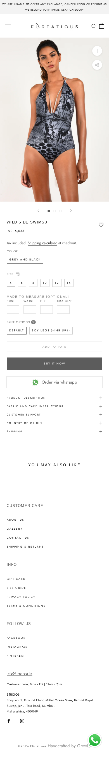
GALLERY (15, 528)
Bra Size (65, 301)
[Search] (93, 25)
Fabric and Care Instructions (35, 406)
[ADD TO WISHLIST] (101, 225)
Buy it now (54, 363)
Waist (28, 301)
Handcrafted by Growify (69, 746)
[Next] (71, 210)
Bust (11, 301)
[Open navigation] (8, 26)
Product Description (26, 398)
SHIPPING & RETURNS (25, 546)
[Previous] (38, 210)
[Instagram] (22, 721)
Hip (43, 301)
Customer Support (24, 414)
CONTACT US (18, 537)
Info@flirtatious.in (19, 673)
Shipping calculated (42, 243)
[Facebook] (9, 721)
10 (45, 283)
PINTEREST (16, 655)
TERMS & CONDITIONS (26, 606)
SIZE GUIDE (16, 588)
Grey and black (25, 259)
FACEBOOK (16, 637)
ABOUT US (15, 519)
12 (57, 283)
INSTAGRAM (17, 646)
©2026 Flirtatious (32, 746)
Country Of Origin (24, 423)
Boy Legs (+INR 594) (51, 330)
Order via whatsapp (59, 382)
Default (16, 330)
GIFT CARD (16, 579)
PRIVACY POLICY (21, 597)
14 (69, 283)
